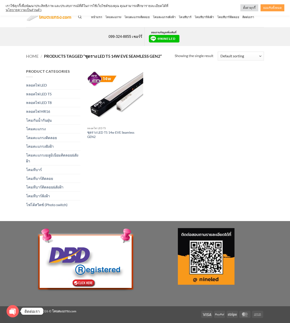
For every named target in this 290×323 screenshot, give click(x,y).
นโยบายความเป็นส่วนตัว (23, 10)
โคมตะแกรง (113, 17)
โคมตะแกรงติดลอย (137, 17)
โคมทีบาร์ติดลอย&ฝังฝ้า (44, 187)
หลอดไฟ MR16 (38, 111)
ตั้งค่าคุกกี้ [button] (249, 8)
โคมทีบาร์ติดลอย (228, 17)
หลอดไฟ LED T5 (39, 94)
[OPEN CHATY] (13, 311)
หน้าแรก (96, 17)
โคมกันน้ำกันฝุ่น (39, 120)
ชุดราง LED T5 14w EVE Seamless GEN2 (110, 134)
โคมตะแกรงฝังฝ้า (164, 17)
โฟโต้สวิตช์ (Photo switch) (47, 204)
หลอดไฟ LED (36, 85)
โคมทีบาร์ (185, 17)
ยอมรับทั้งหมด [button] (272, 8)
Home (32, 56)
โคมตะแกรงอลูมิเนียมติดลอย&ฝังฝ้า (52, 158)
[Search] (80, 17)
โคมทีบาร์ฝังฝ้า (204, 17)
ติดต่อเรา (248, 17)
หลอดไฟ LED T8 (39, 102)
